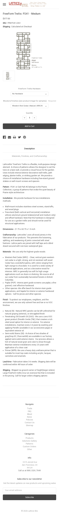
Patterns (29, 444)
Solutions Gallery (29, 441)
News (29, 417)
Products (30, 438)
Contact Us (29, 423)
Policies (29, 420)
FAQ (29, 411)
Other (29, 449)
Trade (29, 408)
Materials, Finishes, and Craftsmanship (29, 156)
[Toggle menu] (4, 4)
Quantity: (29, 113)
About (29, 414)
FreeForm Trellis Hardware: (29, 89)
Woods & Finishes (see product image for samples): (29, 101)
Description (29, 148)
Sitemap (29, 425)
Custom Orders (29, 446)
